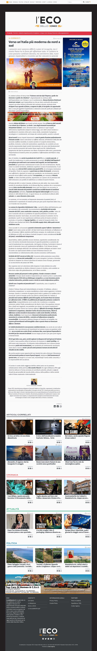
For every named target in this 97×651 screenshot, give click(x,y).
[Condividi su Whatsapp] (61, 406)
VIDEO (87, 2)
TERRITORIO (38, 2)
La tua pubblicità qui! (34, 608)
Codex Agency (75, 606)
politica (11, 543)
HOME (10, 2)
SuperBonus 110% (76, 603)
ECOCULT (32, 2)
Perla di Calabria (76, 600)
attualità (12, 509)
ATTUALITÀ (26, 2)
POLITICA (21, 2)
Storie (55, 2)
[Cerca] (83, 2)
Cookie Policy (54, 603)
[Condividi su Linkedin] (55, 406)
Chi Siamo (31, 600)
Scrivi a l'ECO (32, 606)
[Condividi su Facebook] (58, 406)
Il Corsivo (14, 38)
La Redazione (32, 603)
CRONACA (15, 2)
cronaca (12, 475)
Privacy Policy (54, 600)
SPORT (44, 2)
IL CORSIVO (49, 2)
